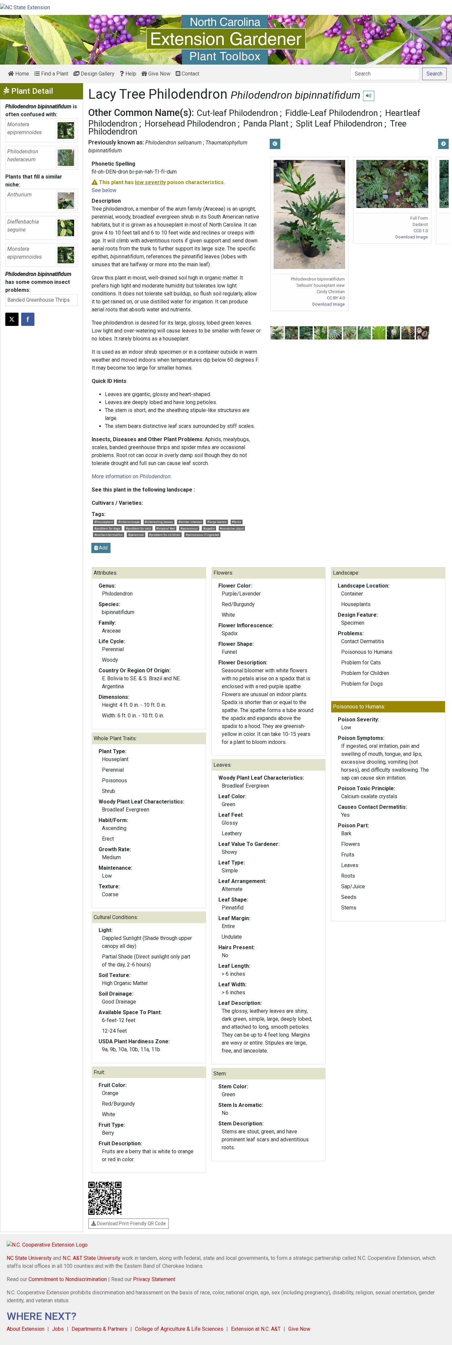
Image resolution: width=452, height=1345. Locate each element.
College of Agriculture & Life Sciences (179, 1329)
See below (104, 190)
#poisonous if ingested (202, 535)
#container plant (232, 528)
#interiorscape (129, 522)
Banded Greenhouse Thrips (38, 300)
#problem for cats (138, 528)
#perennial (136, 535)
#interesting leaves (159, 522)
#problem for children (164, 535)
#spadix (209, 528)
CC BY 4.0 (336, 297)
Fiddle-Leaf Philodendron (331, 113)
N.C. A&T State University (91, 1258)
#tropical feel (165, 528)
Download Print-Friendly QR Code (131, 1223)
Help (130, 74)
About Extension (25, 1329)
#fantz (236, 522)
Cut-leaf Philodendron (237, 113)
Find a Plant (54, 74)
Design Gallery (96, 74)
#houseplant (103, 522)
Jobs (58, 1329)
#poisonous (189, 528)
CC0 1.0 (421, 230)
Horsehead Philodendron (190, 124)
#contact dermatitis (108, 535)
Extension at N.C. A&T (256, 1329)
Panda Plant (266, 124)
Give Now (158, 74)
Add (103, 547)
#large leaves (217, 522)
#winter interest (190, 522)
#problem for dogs (107, 528)
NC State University (29, 1258)
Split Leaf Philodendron (339, 124)
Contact (189, 74)
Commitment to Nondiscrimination (67, 1279)
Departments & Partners (99, 1329)
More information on (131, 476)
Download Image (328, 304)
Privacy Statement (154, 1279)
